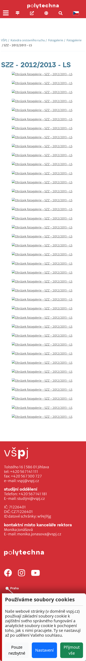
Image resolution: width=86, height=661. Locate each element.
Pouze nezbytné (16, 650)
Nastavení (44, 650)
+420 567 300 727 (26, 476)
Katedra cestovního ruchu (26, 40)
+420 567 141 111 (24, 471)
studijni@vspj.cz (31, 498)
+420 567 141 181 (32, 494)
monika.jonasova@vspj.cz (39, 534)
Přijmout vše (72, 650)
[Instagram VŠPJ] (21, 573)
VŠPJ (4, 40)
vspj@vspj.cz (28, 481)
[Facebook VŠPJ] (8, 573)
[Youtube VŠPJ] (35, 573)
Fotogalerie (54, 40)
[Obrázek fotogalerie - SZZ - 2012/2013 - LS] (43, 76)
